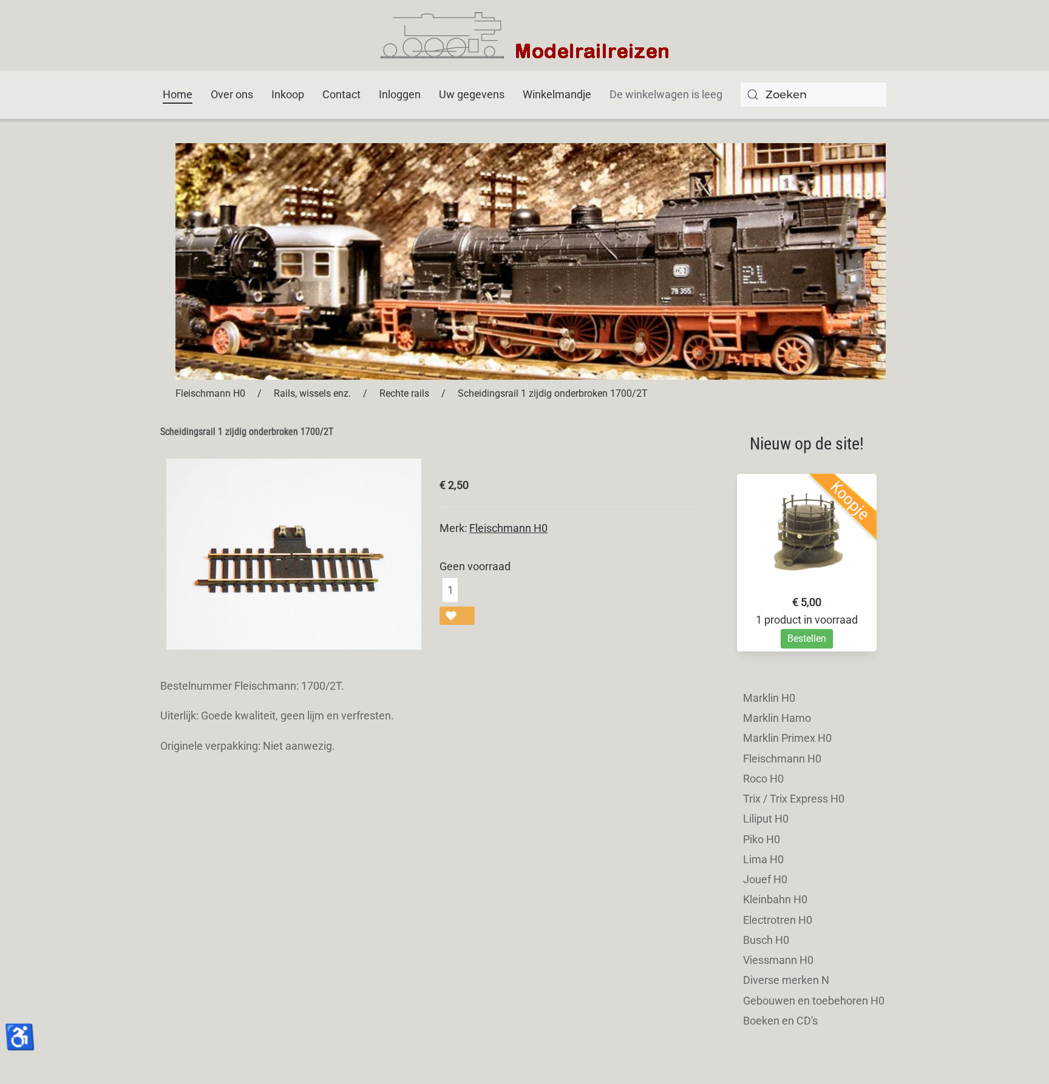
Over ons (232, 94)
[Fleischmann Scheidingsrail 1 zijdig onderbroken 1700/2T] (293, 553)
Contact (341, 94)
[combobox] (813, 94)
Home (177, 94)
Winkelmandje (557, 94)
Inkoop (287, 94)
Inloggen (400, 94)
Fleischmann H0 (508, 528)
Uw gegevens (471, 94)
